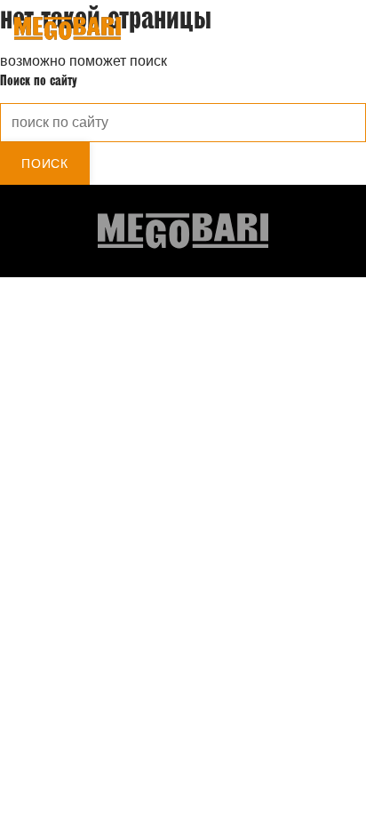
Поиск (44, 163)
